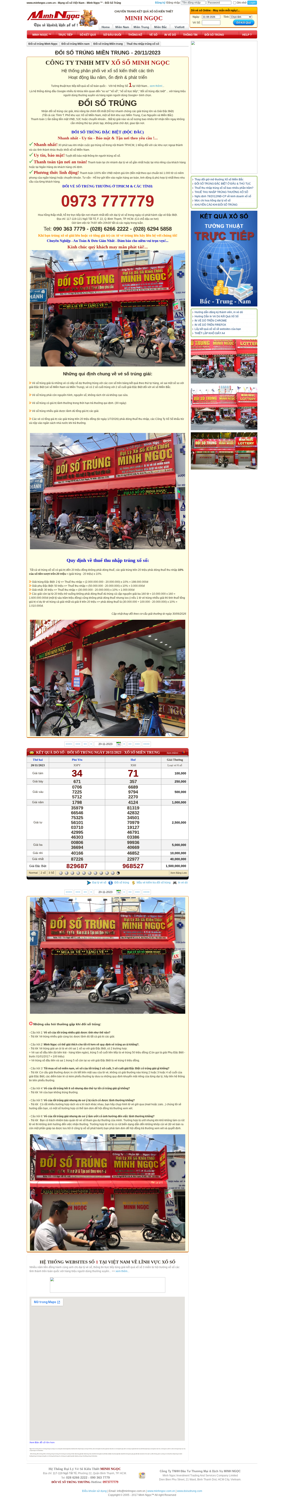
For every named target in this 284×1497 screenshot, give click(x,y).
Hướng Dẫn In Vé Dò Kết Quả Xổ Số (217, 316)
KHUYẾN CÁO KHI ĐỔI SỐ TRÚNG (216, 204)
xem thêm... (122, 1271)
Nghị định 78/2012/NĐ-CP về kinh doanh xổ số (223, 196)
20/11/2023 (38, 765)
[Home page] (62, 18)
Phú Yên (77, 759)
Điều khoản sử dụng (94, 1491)
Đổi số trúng (121, 882)
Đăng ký (160, 2)
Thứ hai (38, 759)
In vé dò (183, 882)
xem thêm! (156, 86)
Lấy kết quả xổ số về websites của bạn (218, 329)
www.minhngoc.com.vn (161, 1491)
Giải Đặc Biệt (37, 866)
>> (130, 744)
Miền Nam (122, 27)
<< (85, 744)
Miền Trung (141, 27)
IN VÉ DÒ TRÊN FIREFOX (210, 324)
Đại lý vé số (99, 882)
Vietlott (179, 27)
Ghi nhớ (242, 2)
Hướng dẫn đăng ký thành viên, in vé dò (219, 312)
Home (106, 27)
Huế (133, 759)
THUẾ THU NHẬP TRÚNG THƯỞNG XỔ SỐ (221, 192)
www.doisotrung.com (189, 1491)
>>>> (146, 744)
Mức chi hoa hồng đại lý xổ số (213, 200)
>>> (137, 744)
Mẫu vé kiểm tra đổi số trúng (154, 882)
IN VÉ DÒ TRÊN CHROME (211, 320)
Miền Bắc (160, 27)
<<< (77, 744)
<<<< (69, 744)
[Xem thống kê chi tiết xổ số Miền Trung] (184, 751)
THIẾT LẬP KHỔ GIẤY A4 (210, 333)
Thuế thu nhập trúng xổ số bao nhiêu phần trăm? (224, 187)
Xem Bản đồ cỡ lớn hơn (42, 1442)
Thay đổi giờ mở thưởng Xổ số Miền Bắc (219, 179)
